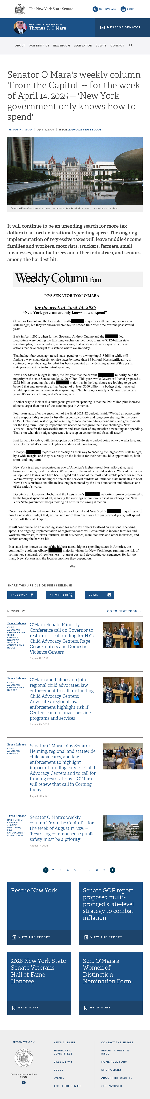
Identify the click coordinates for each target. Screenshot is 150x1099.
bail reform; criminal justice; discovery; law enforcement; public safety (16, 828)
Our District (39, 45)
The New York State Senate (51, 9)
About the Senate (68, 1086)
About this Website (116, 1078)
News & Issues (65, 1042)
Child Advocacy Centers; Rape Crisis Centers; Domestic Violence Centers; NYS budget (16, 637)
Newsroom (61, 45)
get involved (108, 9)
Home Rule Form (114, 1062)
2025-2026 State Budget (85, 129)
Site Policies (111, 1070)
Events (101, 45)
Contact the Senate (117, 1042)
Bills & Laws (63, 1062)
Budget (59, 1070)
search (131, 45)
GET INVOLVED (111, 1086)
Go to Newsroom (122, 611)
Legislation (83, 45)
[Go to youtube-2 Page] (23, 1082)
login (131, 9)
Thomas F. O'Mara (47, 28)
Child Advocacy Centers (13, 751)
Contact (117, 45)
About (20, 45)
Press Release (16, 623)
